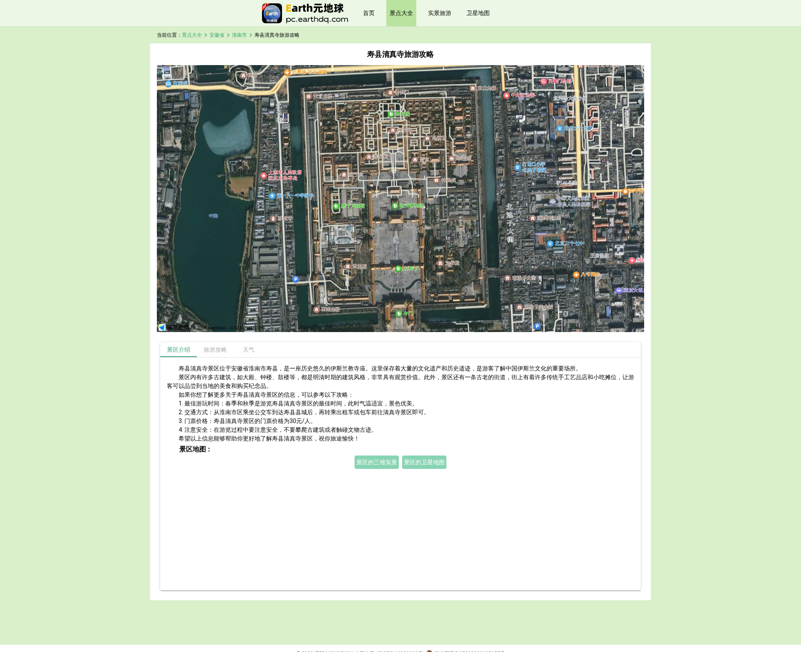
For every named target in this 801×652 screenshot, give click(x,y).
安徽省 (216, 35)
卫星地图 (478, 13)
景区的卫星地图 (424, 462)
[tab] (178, 349)
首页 (369, 13)
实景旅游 (439, 13)
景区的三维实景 (376, 462)
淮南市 (239, 35)
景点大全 (401, 13)
